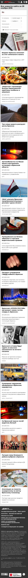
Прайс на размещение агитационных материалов (10, 522)
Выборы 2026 (5, 524)
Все (3, 12)
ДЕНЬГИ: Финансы (7, 63)
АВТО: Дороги (6, 139)
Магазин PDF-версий (15, 513)
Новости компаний (8, 101)
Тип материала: (5, 18)
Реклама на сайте (7, 515)
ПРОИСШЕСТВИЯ (7, 214)
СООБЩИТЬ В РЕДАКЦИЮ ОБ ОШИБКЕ (12, 526)
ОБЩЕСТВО (5, 502)
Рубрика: (4, 21)
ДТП (3, 176)
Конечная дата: (5, 27)
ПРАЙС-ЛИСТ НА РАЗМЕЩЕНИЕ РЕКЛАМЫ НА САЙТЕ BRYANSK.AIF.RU (13, 518)
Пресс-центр (22, 511)
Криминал (5, 249)
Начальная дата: (5, 24)
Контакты (4, 513)
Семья (4, 360)
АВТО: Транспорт (7, 398)
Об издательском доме (8, 511)
